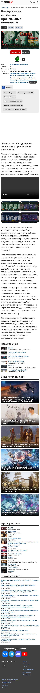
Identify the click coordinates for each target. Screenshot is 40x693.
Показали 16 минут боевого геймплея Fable (14, 630)
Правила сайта (6, 682)
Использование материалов (10, 679)
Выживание (24, 64)
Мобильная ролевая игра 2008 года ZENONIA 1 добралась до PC (20, 581)
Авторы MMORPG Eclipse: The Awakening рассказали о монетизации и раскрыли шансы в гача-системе (18, 616)
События (10, 27)
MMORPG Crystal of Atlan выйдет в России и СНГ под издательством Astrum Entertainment (20, 468)
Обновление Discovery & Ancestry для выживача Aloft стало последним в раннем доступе (19, 634)
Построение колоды (30, 80)
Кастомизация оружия (17, 75)
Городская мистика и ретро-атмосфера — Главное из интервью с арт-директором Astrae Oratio (19, 421)
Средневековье (23, 82)
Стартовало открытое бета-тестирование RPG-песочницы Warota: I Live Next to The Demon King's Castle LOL (18, 591)
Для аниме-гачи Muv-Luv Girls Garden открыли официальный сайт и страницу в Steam (20, 596)
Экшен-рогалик (15, 73)
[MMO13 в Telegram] (11, 654)
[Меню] (2, 2)
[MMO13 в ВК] (5, 654)
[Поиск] (31, 2)
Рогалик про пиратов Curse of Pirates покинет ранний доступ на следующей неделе (19, 611)
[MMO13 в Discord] (18, 654)
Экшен (33, 78)
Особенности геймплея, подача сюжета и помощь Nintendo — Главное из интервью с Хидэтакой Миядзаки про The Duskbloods (18, 399)
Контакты (5, 685)
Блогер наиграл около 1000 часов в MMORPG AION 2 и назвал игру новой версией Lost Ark (18, 586)
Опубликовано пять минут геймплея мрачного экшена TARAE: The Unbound (20, 601)
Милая (12, 80)
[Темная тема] (34, 2)
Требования (19, 27)
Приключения (14, 64)
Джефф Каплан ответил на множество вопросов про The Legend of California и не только (20, 445)
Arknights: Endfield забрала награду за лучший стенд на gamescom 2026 (18, 639)
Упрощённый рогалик (28, 73)
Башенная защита (16, 78)
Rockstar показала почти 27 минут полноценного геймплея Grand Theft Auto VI (19, 621)
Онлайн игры (26, 664)
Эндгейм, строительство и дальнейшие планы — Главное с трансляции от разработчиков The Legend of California (19, 489)
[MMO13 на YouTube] (24, 654)
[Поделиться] (20, 59)
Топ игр (25, 666)
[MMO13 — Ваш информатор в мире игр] (8, 2)
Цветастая (13, 82)
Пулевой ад (19, 80)
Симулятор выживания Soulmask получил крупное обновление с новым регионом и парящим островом (17, 606)
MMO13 (25, 661)
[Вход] (37, 2)
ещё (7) (32, 82)
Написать (25, 52)
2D (29, 78)
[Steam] (23, 59)
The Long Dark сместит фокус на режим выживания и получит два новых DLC (20, 626)
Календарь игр (27, 672)
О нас (4, 687)
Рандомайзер (26, 674)
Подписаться (15, 52)
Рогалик (25, 78)
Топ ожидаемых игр (28, 669)
